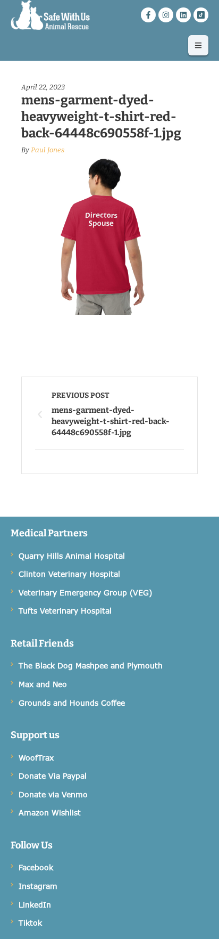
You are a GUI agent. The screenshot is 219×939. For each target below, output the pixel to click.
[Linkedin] (183, 14)
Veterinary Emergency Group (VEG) (85, 592)
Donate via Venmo (53, 794)
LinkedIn (35, 904)
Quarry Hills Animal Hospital (72, 555)
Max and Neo (43, 684)
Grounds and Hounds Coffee (72, 702)
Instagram (38, 886)
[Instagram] (165, 14)
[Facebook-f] (148, 14)
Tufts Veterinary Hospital (65, 610)
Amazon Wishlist (50, 812)
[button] (198, 45)
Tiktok (30, 922)
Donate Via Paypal (53, 775)
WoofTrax (36, 757)
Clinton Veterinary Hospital (69, 573)
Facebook (36, 867)
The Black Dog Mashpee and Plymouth (91, 665)
